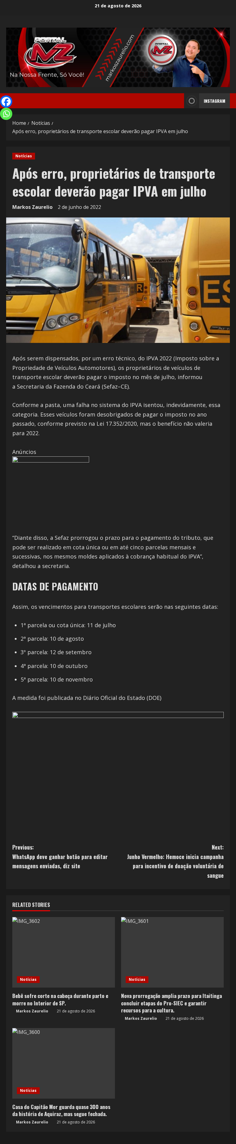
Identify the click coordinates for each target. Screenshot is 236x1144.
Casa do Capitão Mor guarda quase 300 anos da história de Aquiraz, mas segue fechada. (61, 1110)
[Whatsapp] (6, 114)
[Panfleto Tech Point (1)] (50, 494)
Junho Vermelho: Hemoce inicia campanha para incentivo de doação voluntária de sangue (175, 861)
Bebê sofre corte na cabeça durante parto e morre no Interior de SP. (60, 999)
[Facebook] (6, 101)
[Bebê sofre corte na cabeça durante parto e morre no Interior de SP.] (63, 952)
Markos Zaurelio (32, 207)
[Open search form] (177, 101)
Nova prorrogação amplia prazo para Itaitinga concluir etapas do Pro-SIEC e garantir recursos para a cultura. (171, 1003)
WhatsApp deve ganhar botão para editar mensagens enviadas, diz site (60, 856)
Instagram (214, 101)
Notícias (23, 156)
